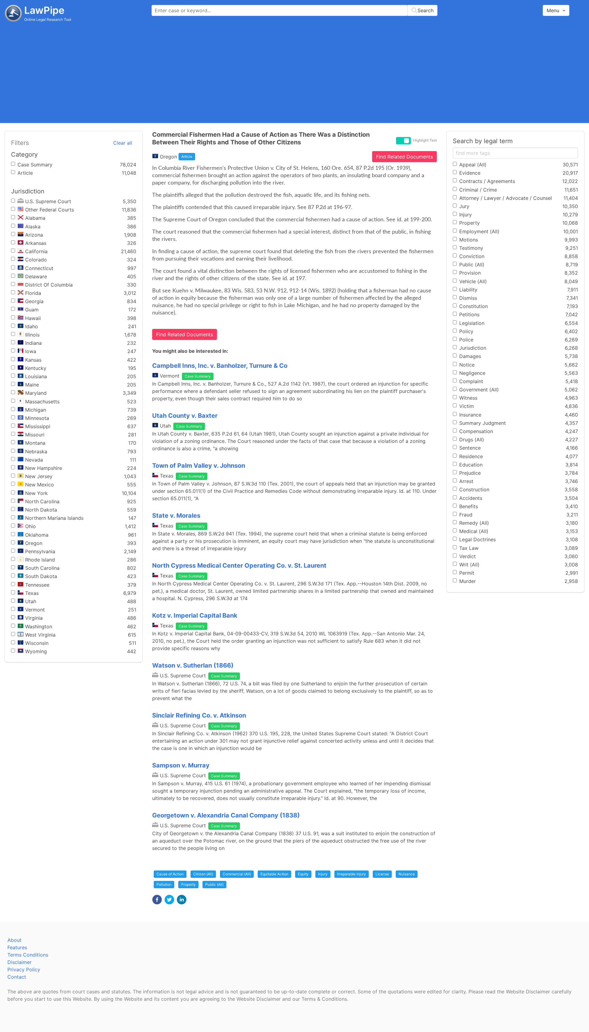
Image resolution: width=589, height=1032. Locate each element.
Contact (16, 977)
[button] (157, 899)
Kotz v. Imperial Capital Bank (194, 615)
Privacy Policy (23, 969)
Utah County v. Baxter (185, 415)
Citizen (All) (203, 874)
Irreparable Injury (351, 874)
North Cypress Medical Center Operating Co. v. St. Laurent (239, 565)
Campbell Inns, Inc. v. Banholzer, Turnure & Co (219, 365)
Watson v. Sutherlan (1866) (192, 665)
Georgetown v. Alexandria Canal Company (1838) (226, 815)
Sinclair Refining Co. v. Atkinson (199, 715)
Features (17, 947)
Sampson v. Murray (181, 765)
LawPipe (44, 10)
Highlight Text (425, 140)
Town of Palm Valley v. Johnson (198, 465)
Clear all (122, 143)
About (14, 940)
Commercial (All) (237, 874)
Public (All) (214, 884)
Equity (303, 874)
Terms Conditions (27, 955)
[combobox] (294, 10)
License (382, 874)
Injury (323, 874)
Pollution (163, 884)
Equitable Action (274, 874)
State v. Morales (176, 515)
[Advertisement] (294, 72)
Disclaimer (19, 962)
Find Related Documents (404, 157)
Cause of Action (170, 874)
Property (188, 884)
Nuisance (406, 874)
